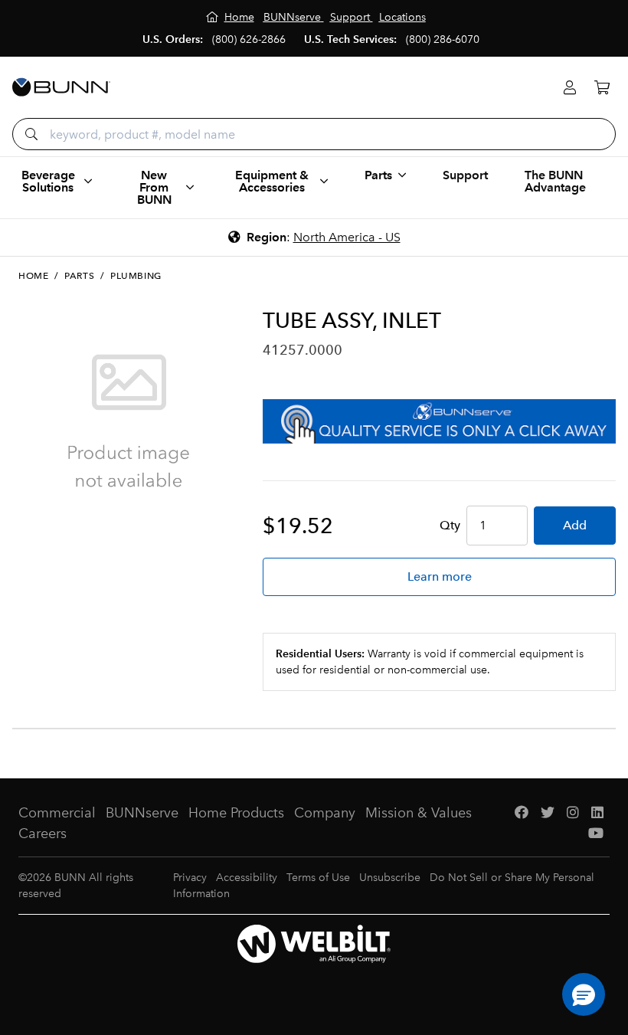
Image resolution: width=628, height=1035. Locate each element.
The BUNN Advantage (555, 181)
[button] (583, 994)
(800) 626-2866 (249, 39)
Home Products (236, 812)
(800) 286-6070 (442, 39)
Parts (79, 275)
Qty (450, 525)
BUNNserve (142, 812)
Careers (42, 833)
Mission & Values (418, 812)
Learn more (439, 576)
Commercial (57, 812)
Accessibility (246, 877)
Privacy (190, 877)
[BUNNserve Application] (439, 421)
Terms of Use (318, 877)
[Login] (570, 87)
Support (465, 175)
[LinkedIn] (597, 813)
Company (324, 812)
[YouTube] (595, 834)
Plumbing (136, 275)
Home (33, 275)
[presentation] (26, 530)
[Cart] (602, 87)
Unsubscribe (389, 877)
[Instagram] (573, 813)
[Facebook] (521, 813)
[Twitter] (547, 813)
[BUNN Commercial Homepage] (61, 87)
